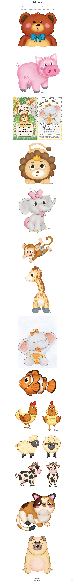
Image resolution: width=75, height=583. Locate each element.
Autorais (55, 6)
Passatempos (37, 6)
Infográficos (43, 6)
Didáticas (12, 6)
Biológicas (22, 6)
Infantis (27, 6)
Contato (63, 6)
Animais (31, 6)
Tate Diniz (37, 2)
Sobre (59, 6)
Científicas (17, 6)
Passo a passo (49, 6)
